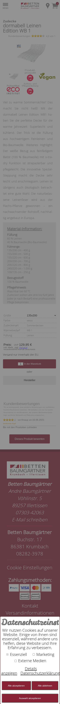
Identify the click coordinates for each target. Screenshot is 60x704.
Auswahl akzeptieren (30, 698)
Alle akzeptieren (16, 685)
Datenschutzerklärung (40, 673)
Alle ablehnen (45, 685)
